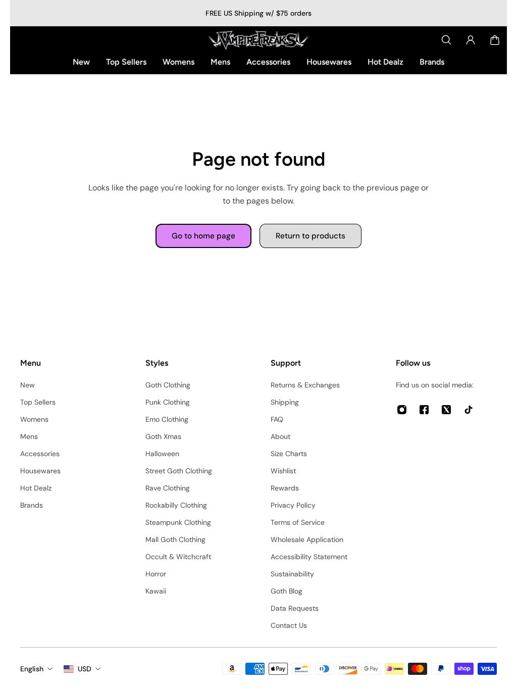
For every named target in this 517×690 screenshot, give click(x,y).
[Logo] (258, 40)
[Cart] (495, 40)
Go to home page (203, 236)
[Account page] (470, 40)
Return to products (310, 236)
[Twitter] (446, 410)
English (31, 668)
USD (84, 668)
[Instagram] (402, 410)
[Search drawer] (446, 40)
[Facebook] (424, 410)
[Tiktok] (468, 410)
